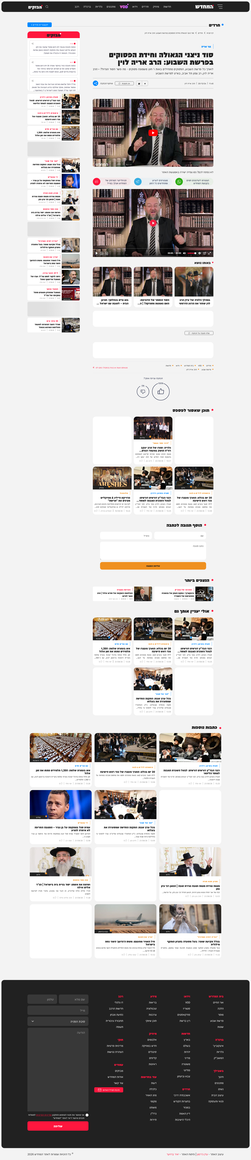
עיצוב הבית (217, 1095)
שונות (220, 1026)
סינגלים (152, 1051)
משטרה (186, 1063)
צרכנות (153, 1014)
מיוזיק (156, 6)
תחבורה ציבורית (114, 1020)
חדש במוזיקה (149, 1045)
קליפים (153, 1057)
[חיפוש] (47, 7)
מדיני (187, 1057)
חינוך (221, 1076)
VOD (124, 6)
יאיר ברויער (173, 1154)
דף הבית (210, 32)
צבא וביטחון (183, 1076)
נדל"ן (154, 1113)
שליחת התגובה (153, 565)
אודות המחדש (115, 1076)
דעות (154, 1082)
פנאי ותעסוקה (216, 1101)
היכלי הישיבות (182, 1119)
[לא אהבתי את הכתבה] (143, 391)
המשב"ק (219, 1057)
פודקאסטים (183, 1014)
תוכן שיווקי (151, 1020)
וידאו (134, 6)
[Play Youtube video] (153, 133)
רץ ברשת (185, 1020)
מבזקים (119, 1070)
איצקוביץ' (218, 1045)
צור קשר (118, 1082)
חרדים (145, 6)
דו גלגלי (118, 1002)
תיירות (153, 1119)
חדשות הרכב (116, 1008)
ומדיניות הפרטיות (44, 1114)
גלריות (98, 6)
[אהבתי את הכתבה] (161, 391)
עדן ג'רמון (202, 1154)
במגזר (186, 1107)
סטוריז (186, 1008)
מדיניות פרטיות (115, 1045)
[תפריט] (220, 6)
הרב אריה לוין (191, 369)
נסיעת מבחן (116, 1014)
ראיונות (153, 1063)
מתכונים (111, 6)
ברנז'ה (87, 6)
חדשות (167, 6)
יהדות (187, 1051)
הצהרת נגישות (115, 1051)
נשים (221, 1088)
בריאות (153, 1002)
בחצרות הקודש (181, 1101)
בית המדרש (188, 365)
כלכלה (153, 1088)
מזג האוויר (151, 1095)
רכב (77, 6)
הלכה (221, 1008)
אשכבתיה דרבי (182, 1095)
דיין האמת (184, 1113)
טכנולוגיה (151, 1008)
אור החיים (218, 1002)
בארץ (187, 1039)
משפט (153, 1107)
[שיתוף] (32, 43)
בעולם (186, 1045)
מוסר (221, 1014)
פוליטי (187, 1070)
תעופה (119, 1026)
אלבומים (152, 1039)
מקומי (153, 1101)
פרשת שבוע (206, 369)
